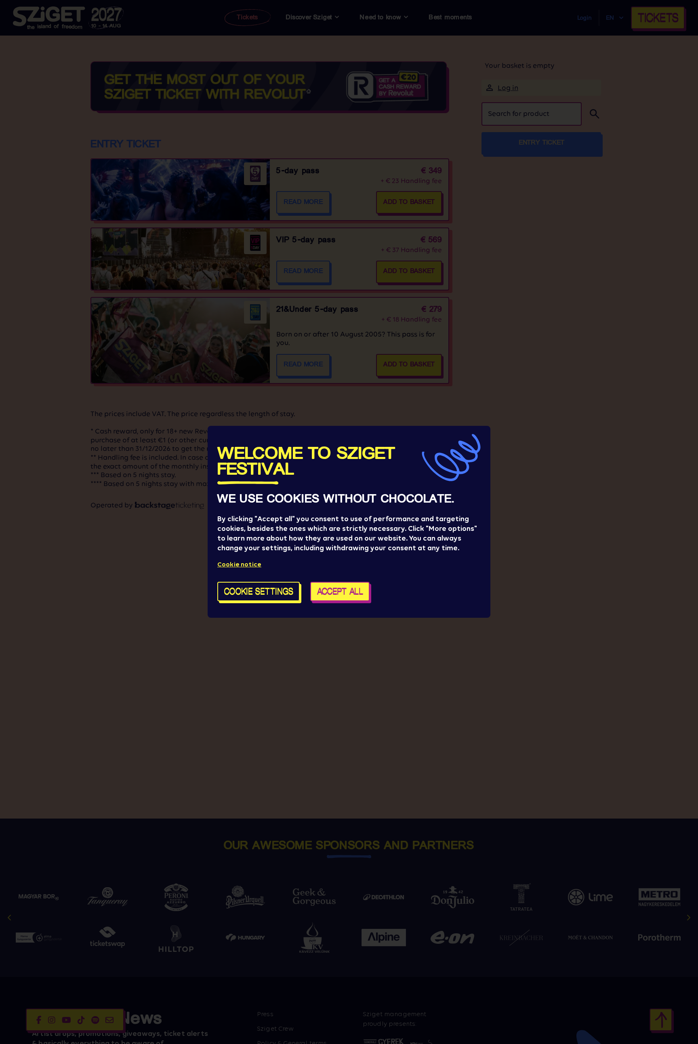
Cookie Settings (258, 592)
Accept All (340, 592)
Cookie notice (239, 564)
